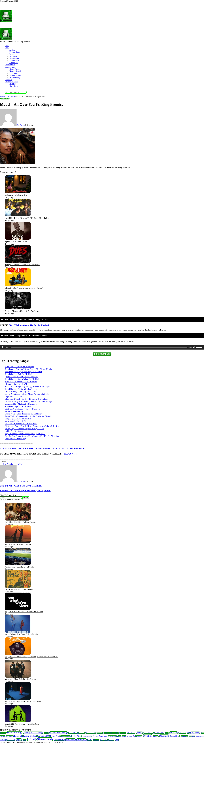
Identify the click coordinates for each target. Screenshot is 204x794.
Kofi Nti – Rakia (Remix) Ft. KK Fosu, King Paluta (27, 218)
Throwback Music (11, 82)
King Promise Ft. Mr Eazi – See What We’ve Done (24, 612)
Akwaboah (3, 733)
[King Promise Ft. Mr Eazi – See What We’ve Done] (18, 610)
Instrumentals (14, 61)
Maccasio (139, 736)
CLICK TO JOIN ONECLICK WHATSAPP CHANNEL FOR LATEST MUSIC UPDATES (42, 448)
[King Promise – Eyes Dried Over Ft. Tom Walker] (18, 699)
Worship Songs (15, 78)
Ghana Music (10, 65)
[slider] (199, 347)
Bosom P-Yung (73, 733)
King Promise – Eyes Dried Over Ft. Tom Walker (23, 701)
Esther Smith (131, 733)
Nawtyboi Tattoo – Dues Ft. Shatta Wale (22, 264)
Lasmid (124, 736)
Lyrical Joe (131, 736)
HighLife (12, 84)
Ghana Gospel (14, 69)
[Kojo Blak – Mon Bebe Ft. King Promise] (18, 520)
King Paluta (195, 733)
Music (7, 48)
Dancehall (8, 80)
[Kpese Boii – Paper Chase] (18, 239)
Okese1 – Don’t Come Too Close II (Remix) (24, 288)
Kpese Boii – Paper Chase (16, 241)
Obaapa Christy (175, 736)
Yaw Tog (111, 740)
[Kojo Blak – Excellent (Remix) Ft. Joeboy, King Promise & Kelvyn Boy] (18, 654)
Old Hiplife (13, 86)
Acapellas (13, 56)
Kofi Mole (18, 736)
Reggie (19, 739)
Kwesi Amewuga (100, 736)
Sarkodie (32, 739)
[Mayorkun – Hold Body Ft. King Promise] (18, 677)
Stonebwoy (70, 739)
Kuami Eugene (30, 736)
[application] (102, 347)
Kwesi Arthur (112, 736)
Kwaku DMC (43, 736)
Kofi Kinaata (10, 736)
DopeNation (122, 733)
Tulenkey (89, 740)
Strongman (81, 739)
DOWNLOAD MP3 (103, 354)
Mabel (20, 464)
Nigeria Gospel (15, 71)
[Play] (3, 347)
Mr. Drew (156, 736)
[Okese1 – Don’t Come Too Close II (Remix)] (18, 285)
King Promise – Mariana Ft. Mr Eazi (18, 544)
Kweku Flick (76, 736)
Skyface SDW (59, 740)
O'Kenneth (164, 735)
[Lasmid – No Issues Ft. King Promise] (18, 587)
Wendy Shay (104, 740)
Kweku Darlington (65, 736)
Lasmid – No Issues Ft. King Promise (19, 589)
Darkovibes (99, 733)
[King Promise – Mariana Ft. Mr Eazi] (18, 542)
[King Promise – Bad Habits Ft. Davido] (18, 565)
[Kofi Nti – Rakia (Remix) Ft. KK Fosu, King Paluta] (18, 215)
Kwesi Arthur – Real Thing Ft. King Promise (21, 634)
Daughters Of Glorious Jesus (111, 733)
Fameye (139, 733)
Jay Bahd (173, 732)
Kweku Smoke (86, 736)
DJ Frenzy (21, 125)
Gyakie (167, 733)
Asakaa (12, 50)
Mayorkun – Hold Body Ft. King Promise (20, 679)
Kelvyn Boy (182, 733)
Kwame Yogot (55, 736)
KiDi (188, 733)
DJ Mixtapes (14, 58)
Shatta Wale (45, 739)
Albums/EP (13, 63)
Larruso (119, 736)
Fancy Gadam (148, 733)
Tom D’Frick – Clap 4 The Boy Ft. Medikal (29, 325)
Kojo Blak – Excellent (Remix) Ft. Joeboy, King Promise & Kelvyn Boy (32, 657)
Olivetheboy (192, 736)
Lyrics (11, 54)
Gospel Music (10, 67)
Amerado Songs (14, 732)
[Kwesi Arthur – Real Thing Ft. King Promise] (18, 632)
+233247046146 (70, 454)
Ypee (117, 740)
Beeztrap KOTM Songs (33, 733)
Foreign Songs (14, 52)
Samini (24, 740)
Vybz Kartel (96, 740)
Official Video (184, 736)
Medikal (147, 735)
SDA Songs (13, 73)
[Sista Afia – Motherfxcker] (18, 192)
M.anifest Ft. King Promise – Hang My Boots (22, 724)
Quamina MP (10, 740)
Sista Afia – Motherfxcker (16, 195)
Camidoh (81, 733)
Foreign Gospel (15, 75)
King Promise (8, 464)
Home (7, 46)
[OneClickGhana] (6, 21)
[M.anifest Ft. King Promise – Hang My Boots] (18, 722)
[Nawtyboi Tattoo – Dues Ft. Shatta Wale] (18, 262)
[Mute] (194, 347)
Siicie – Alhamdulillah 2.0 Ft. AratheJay (22, 311)
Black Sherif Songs (58, 732)
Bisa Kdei (46, 733)
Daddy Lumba (90, 733)
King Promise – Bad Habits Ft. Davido (19, 567)
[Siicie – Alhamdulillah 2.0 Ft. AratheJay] (18, 308)
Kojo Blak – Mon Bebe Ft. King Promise (20, 522)
